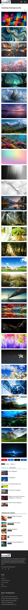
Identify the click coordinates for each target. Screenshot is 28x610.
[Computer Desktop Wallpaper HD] (4, 544)
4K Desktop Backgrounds (14, 484)
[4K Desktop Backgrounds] (4, 485)
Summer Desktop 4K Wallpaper (15, 535)
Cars (3, 499)
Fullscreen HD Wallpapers (14, 490)
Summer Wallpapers (12, 529)
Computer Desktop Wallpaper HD (15, 542)
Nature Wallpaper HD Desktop (14, 516)
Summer (9, 530)
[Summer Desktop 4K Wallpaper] (4, 537)
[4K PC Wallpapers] (4, 473)
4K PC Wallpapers (12, 471)
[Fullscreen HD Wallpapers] (4, 491)
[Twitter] (8, 569)
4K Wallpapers (11, 477)
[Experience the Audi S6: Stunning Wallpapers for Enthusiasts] (4, 498)
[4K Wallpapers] (4, 479)
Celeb (3, 505)
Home (2, 4)
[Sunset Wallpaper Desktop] (4, 524)
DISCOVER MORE (12, 467)
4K (2, 474)
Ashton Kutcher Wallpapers (15, 502)
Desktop (7, 464)
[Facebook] (2, 569)
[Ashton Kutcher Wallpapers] (4, 504)
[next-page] (4, 509)
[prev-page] (2, 509)
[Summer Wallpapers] (4, 531)
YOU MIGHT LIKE (4, 467)
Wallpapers (12, 464)
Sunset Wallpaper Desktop (13, 522)
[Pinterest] (5, 569)
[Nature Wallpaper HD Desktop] (4, 518)
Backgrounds (4, 493)
